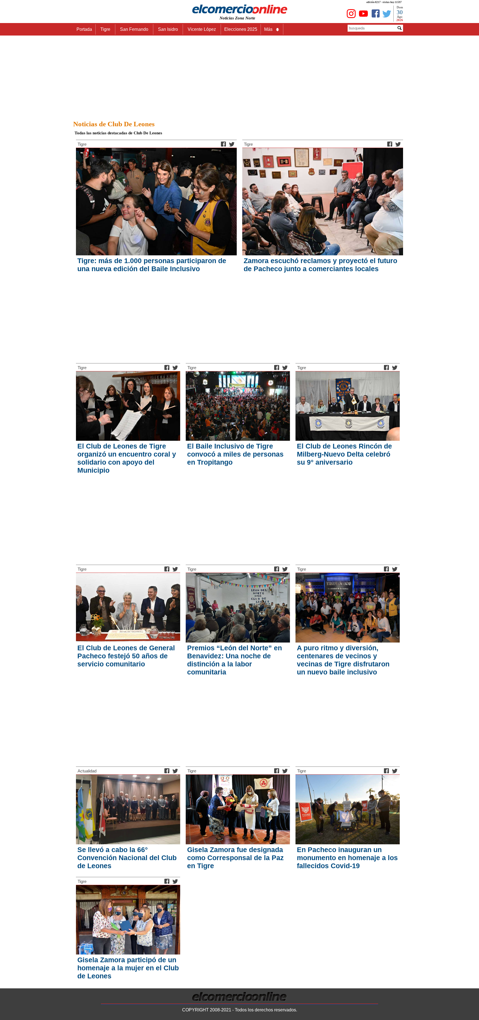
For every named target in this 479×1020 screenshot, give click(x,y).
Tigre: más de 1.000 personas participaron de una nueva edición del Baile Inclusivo (151, 265)
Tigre (82, 144)
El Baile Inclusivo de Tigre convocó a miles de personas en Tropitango (235, 454)
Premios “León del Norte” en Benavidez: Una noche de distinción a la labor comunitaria (234, 660)
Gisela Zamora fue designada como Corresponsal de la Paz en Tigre (235, 858)
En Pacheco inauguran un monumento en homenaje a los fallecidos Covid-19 (347, 858)
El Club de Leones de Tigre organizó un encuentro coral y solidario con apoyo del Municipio (126, 458)
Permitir (283, 29)
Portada (84, 29)
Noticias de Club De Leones (114, 124)
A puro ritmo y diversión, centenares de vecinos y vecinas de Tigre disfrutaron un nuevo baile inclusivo (343, 660)
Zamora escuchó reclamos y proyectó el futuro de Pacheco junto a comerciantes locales (320, 265)
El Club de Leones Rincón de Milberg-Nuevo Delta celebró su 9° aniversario (344, 454)
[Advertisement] (239, 76)
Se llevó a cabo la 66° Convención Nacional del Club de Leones (127, 858)
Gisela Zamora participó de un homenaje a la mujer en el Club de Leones (128, 968)
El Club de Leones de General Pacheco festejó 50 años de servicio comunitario (126, 656)
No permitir (255, 29)
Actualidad (87, 771)
